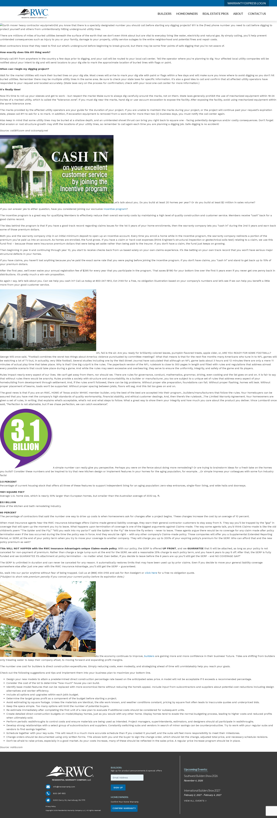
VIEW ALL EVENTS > (195, 800)
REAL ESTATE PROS (215, 13)
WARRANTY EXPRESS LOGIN (246, 3)
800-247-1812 (59, 793)
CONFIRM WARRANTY (124, 808)
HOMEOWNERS (187, 13)
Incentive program (115, 208)
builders (149, 656)
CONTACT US (257, 13)
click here (151, 572)
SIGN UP (118, 787)
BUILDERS (164, 13)
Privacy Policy (51, 806)
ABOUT (238, 13)
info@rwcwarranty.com (64, 787)
